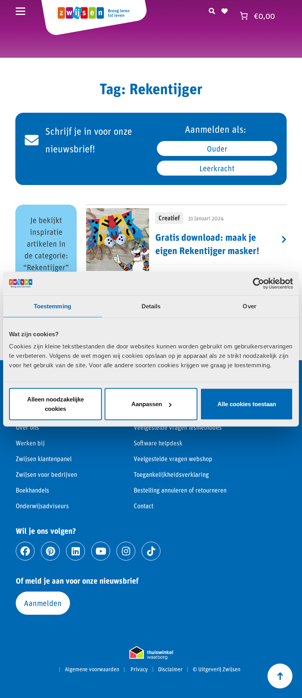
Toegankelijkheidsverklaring (171, 474)
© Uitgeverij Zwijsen (216, 669)
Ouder (217, 148)
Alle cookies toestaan (246, 404)
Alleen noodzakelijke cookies (55, 404)
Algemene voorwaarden (92, 669)
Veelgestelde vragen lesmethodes (178, 427)
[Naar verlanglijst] (224, 10)
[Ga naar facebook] (25, 551)
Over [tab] (249, 305)
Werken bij (30, 443)
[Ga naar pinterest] (50, 551)
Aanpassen (146, 404)
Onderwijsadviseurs (42, 506)
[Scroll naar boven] (280, 676)
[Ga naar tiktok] (151, 551)
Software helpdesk (158, 443)
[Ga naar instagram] (125, 551)
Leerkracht (217, 168)
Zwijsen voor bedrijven (46, 474)
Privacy (139, 669)
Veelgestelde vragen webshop (173, 458)
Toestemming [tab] (52, 305)
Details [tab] (151, 305)
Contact (143, 506)
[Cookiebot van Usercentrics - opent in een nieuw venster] (258, 283)
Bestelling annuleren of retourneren (180, 490)
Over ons (27, 427)
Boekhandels (32, 490)
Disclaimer (170, 669)
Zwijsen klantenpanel (44, 458)
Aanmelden (43, 603)
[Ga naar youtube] (100, 551)
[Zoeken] (212, 10)
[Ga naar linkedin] (75, 551)
